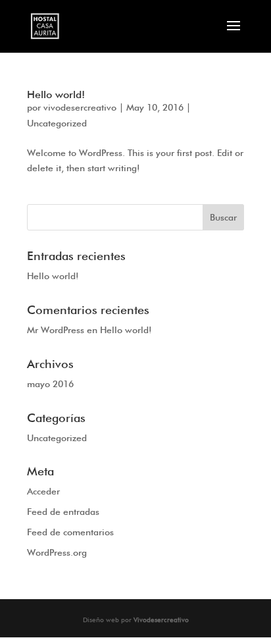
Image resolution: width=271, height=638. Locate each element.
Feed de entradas (63, 511)
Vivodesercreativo (161, 620)
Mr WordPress (55, 330)
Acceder (43, 491)
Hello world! (56, 94)
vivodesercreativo (79, 107)
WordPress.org (57, 552)
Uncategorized (57, 123)
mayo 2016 (50, 384)
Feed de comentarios (70, 532)
